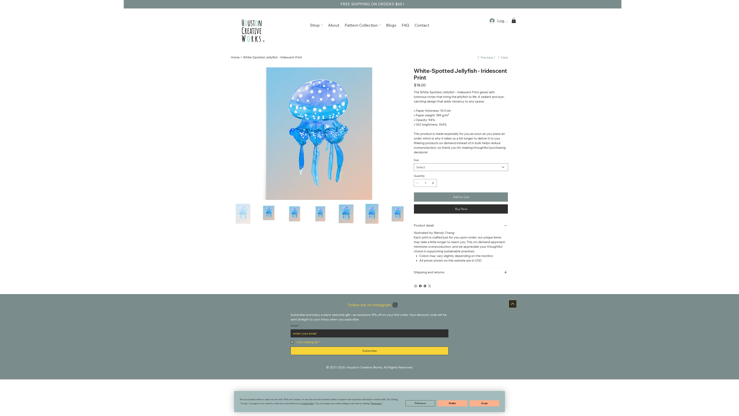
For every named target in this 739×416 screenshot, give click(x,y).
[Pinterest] (425, 286)
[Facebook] (420, 286)
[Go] (513, 304)
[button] (514, 20)
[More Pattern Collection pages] (380, 25)
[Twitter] (429, 286)
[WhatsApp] (416, 286)
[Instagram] (395, 305)
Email (295, 325)
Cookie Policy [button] (307, 403)
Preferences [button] (376, 403)
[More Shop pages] (322, 25)
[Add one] (433, 183)
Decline (452, 403)
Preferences (420, 403)
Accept (484, 403)
